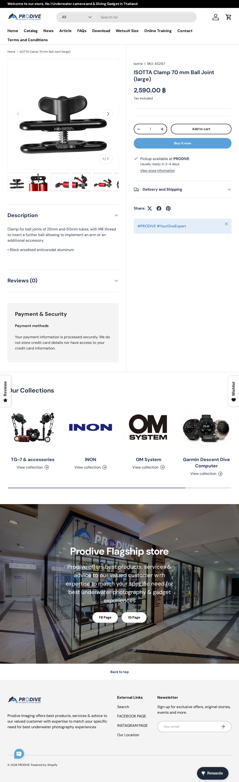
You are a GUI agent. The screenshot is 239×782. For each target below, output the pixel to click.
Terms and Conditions (27, 39)
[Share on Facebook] (159, 208)
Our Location (128, 734)
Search (123, 706)
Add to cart (201, 129)
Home (12, 30)
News (48, 30)
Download (101, 30)
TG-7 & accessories (32, 459)
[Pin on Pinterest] (168, 208)
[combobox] (126, 17)
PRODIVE (24, 765)
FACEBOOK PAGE (131, 716)
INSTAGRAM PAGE (132, 725)
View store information (157, 170)
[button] (229, 17)
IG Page (134, 617)
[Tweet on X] (149, 208)
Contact (185, 30)
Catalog (31, 30)
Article (65, 30)
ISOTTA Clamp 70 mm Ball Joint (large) (45, 52)
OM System (148, 459)
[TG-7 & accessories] (33, 427)
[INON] (91, 427)
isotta (138, 64)
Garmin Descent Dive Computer (206, 463)
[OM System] (148, 427)
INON (90, 459)
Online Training (158, 30)
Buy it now (182, 143)
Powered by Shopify (44, 765)
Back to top (119, 672)
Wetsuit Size (127, 30)
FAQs (82, 30)
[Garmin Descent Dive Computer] (206, 427)
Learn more (65, 4)
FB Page (105, 617)
